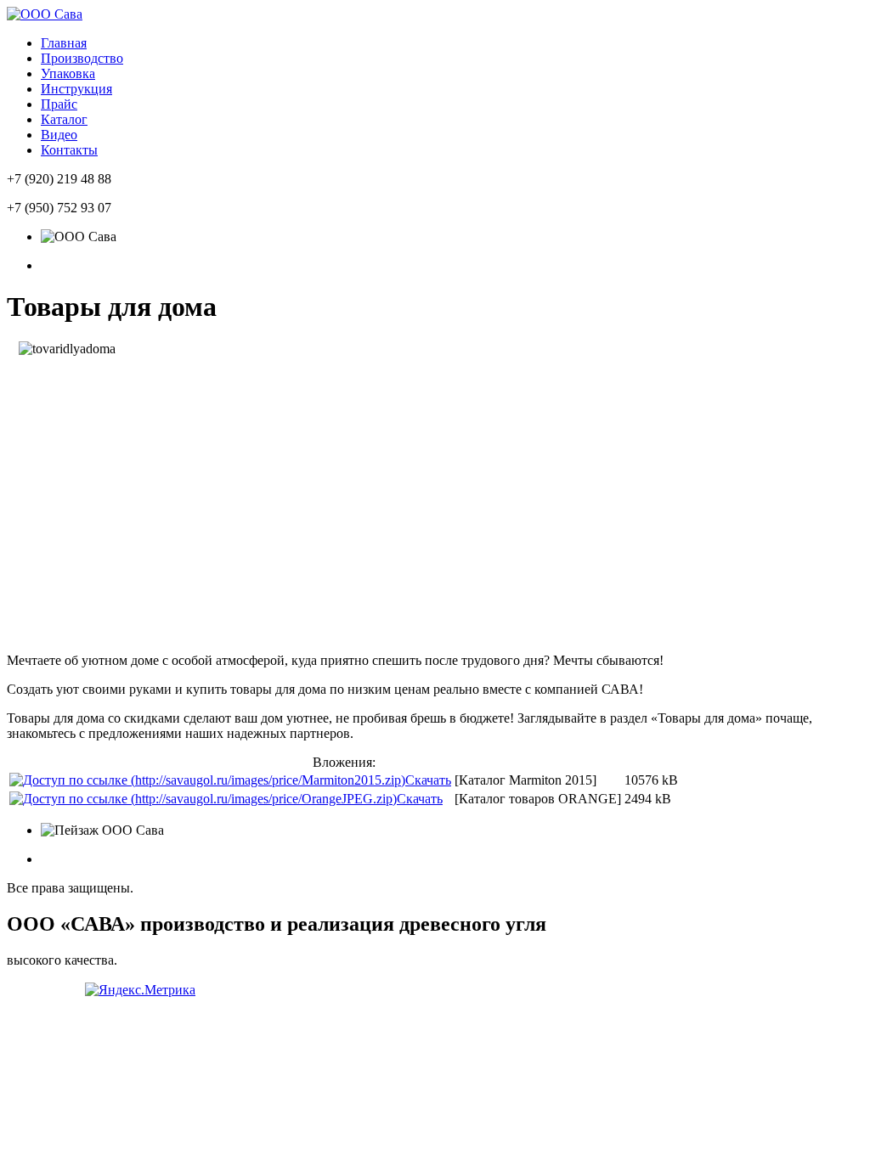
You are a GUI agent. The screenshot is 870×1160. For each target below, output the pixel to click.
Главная (64, 43)
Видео (59, 134)
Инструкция (76, 89)
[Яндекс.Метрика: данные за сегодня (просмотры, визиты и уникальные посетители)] (140, 990)
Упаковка (68, 73)
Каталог (64, 119)
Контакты (69, 150)
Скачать (428, 780)
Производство (82, 58)
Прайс (59, 104)
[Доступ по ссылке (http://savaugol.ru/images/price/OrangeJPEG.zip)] (203, 798)
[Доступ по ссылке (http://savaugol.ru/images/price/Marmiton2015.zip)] (207, 780)
